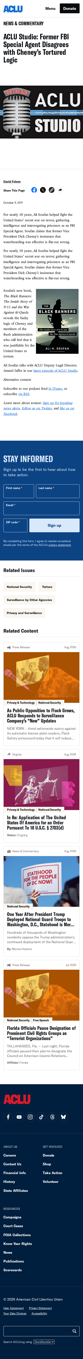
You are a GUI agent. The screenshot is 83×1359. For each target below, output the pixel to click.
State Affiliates (15, 1190)
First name (13, 488)
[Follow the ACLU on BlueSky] (63, 1117)
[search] (74, 1331)
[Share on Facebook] (34, 191)
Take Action (52, 1173)
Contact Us (12, 1164)
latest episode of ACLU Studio (55, 370)
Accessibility (39, 1313)
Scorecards (12, 1270)
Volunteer (51, 1181)
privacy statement (60, 545)
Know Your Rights (17, 1244)
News (7, 1252)
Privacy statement (40, 1308)
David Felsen (12, 181)
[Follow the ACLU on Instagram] (30, 1117)
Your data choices (14, 1313)
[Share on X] (43, 191)
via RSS (23, 394)
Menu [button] (50, 8)
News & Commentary (22, 24)
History (9, 1181)
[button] (51, 190)
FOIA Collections (17, 1235)
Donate (69, 8)
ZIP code (12, 522)
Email (9, 505)
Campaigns (12, 1217)
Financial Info (14, 1173)
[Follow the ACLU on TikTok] (41, 1117)
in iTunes (55, 388)
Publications (13, 1261)
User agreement (13, 1308)
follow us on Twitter (37, 408)
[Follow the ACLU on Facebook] (8, 1117)
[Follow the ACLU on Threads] (52, 1117)
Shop (47, 1164)
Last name (45, 488)
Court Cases (13, 1226)
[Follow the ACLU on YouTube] (19, 1117)
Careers (9, 1155)
